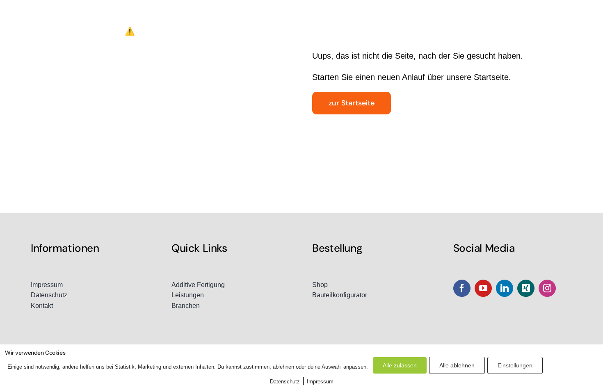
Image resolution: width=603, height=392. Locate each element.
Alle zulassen (400, 365)
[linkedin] (504, 288)
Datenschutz (285, 381)
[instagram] (547, 288)
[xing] (525, 288)
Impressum (320, 381)
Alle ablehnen (457, 365)
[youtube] (483, 288)
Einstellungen (515, 365)
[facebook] (462, 288)
